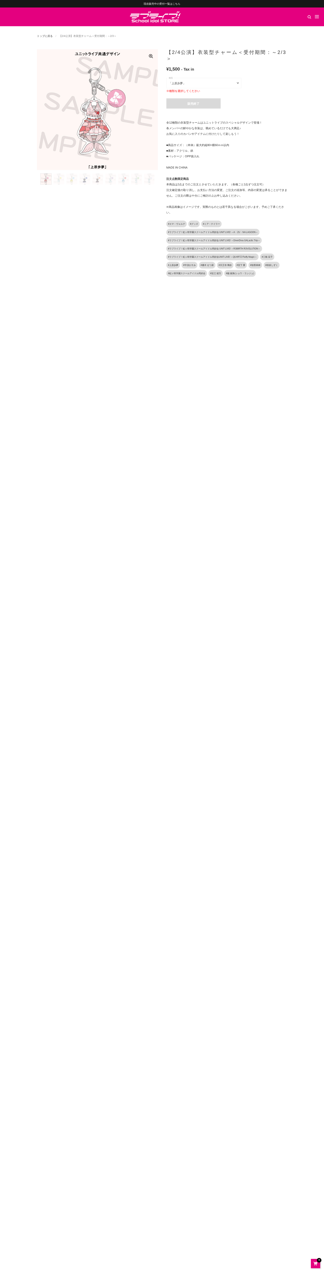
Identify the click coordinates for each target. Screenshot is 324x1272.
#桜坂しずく (271, 265)
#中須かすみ (189, 265)
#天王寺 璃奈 (225, 265)
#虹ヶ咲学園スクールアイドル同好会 (186, 273)
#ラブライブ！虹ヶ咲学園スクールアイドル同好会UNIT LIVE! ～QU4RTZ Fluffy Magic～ (212, 257)
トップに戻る (45, 35)
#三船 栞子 (267, 257)
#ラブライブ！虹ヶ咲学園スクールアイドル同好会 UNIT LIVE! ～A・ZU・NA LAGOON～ (213, 232)
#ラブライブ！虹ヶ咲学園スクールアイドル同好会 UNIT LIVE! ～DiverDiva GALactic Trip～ (214, 240)
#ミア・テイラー (211, 224)
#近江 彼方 (215, 273)
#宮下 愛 (241, 265)
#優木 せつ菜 (207, 265)
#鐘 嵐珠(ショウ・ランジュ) (240, 273)
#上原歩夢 (173, 265)
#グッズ (194, 224)
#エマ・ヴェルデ (176, 224)
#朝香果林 (255, 265)
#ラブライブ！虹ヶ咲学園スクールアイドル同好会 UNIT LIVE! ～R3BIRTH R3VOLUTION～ (214, 248)
